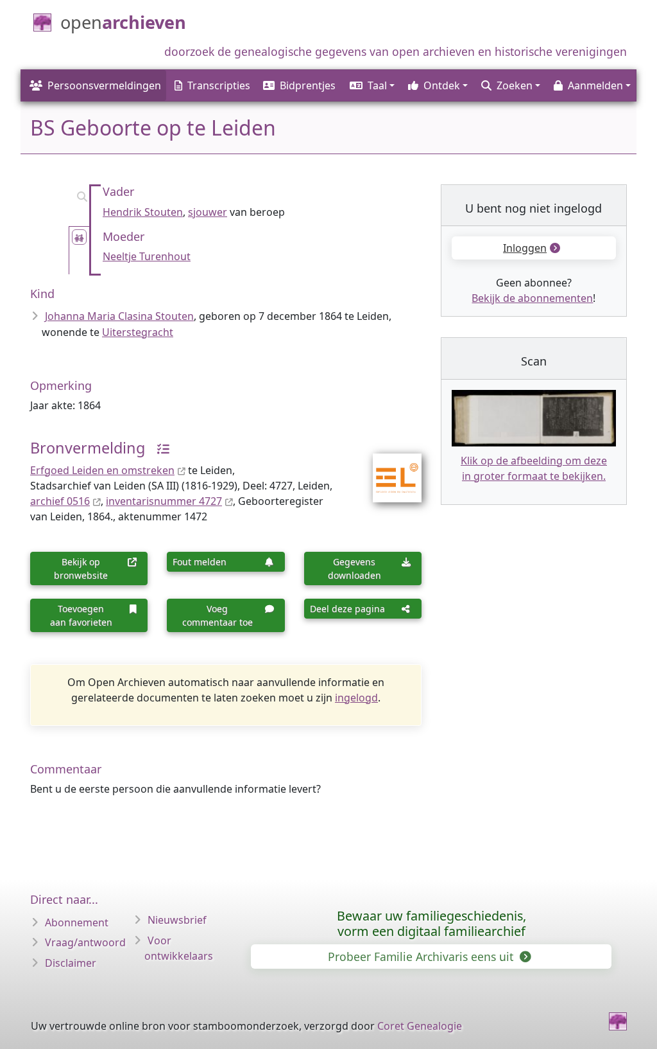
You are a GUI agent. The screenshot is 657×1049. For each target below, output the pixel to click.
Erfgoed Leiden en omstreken (102, 470)
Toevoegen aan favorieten (81, 615)
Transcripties (218, 85)
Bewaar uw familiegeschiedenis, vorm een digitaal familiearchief (431, 923)
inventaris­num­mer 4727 (164, 501)
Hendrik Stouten (143, 212)
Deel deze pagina (347, 609)
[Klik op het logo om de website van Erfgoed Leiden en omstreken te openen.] (389, 470)
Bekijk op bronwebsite (81, 568)
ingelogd (356, 698)
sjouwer (207, 212)
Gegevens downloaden (354, 568)
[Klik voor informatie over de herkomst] (158, 447)
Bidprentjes (308, 85)
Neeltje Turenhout (147, 256)
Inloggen (525, 248)
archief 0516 (60, 501)
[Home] (618, 1021)
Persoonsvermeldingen (104, 85)
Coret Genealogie (419, 1026)
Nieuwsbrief (177, 920)
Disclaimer (70, 963)
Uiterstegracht (137, 332)
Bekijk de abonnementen (532, 298)
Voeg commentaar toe (217, 615)
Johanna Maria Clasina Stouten (119, 316)
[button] (371, 85)
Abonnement (76, 922)
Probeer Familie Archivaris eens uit (422, 956)
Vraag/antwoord (85, 942)
